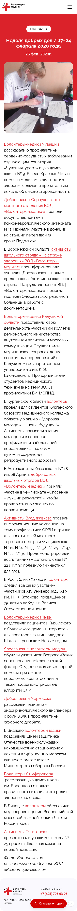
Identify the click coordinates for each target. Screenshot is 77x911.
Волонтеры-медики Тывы (28, 617)
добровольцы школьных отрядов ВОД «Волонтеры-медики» (30, 480)
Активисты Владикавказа (28, 518)
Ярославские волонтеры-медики (35, 649)
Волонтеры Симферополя (28, 774)
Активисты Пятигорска (25, 831)
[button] (70, 7)
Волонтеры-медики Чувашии (31, 144)
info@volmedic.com (51, 889)
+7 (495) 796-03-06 (53, 894)
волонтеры (57, 401)
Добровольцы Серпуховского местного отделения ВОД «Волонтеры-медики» (32, 205)
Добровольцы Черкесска (27, 698)
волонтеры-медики (43, 730)
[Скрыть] (71, 903)
